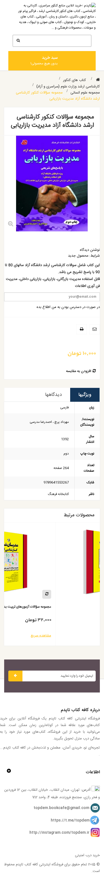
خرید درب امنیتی (87, 855)
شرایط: (94, 256)
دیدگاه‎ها (53, 395)
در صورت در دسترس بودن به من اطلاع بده (68, 307)
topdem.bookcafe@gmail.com (61, 808)
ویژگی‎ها (84, 395)
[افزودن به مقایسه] (87, 594)
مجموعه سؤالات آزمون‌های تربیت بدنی (66, 607)
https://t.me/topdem (70, 820)
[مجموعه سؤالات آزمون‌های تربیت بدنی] (48, 564)
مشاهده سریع (81, 636)
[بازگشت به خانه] (98, 80)
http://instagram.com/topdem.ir (59, 833)
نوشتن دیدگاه (90, 250)
